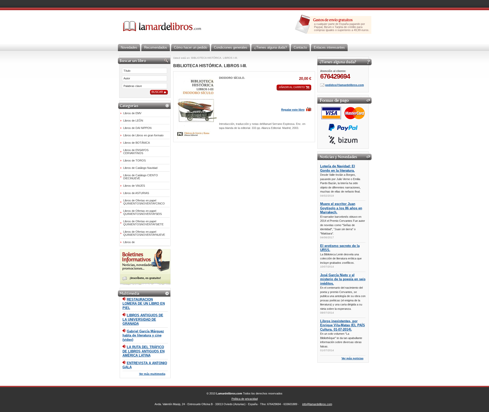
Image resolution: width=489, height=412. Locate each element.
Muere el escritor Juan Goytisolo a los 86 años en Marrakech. (341, 208)
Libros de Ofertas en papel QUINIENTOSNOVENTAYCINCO (144, 202)
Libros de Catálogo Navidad (140, 167)
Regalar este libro (293, 109)
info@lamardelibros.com (317, 404)
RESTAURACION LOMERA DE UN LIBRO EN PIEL (144, 304)
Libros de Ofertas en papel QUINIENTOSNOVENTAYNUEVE (144, 233)
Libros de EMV (132, 113)
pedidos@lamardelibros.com (344, 84)
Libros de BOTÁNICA (136, 142)
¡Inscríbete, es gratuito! (145, 277)
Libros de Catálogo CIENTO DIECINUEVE (140, 177)
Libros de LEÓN (133, 120)
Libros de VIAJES (134, 185)
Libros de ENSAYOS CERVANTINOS (135, 152)
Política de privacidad (245, 398)
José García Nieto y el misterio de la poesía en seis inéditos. (342, 279)
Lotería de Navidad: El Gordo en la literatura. (337, 168)
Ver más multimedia (152, 373)
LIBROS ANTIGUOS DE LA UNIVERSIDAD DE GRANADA (143, 319)
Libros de (129, 242)
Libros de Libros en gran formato (143, 135)
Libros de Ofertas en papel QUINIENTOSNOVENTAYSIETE (143, 223)
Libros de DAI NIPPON (137, 127)
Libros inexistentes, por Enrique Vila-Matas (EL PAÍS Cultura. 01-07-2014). (342, 325)
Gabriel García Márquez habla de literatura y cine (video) (143, 335)
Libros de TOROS (134, 160)
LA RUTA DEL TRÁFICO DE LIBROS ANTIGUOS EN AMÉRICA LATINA (144, 351)
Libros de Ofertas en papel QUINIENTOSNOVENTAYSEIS (142, 212)
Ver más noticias (352, 358)
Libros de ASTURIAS (136, 193)
